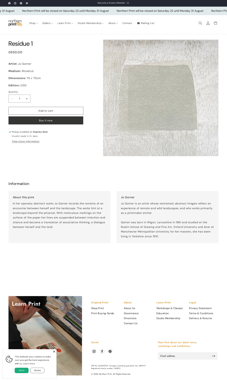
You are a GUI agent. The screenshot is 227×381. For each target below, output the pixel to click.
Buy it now (46, 120)
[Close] (54, 351)
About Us (129, 308)
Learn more (29, 363)
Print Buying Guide (102, 313)
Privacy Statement (200, 308)
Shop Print (97, 308)
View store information (26, 141)
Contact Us (131, 323)
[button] (200, 23)
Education (162, 313)
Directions (130, 318)
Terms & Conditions (201, 313)
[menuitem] (33, 23)
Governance (131, 313)
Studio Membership (168, 318)
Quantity (13, 92)
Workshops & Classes (169, 308)
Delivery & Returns (200, 318)
